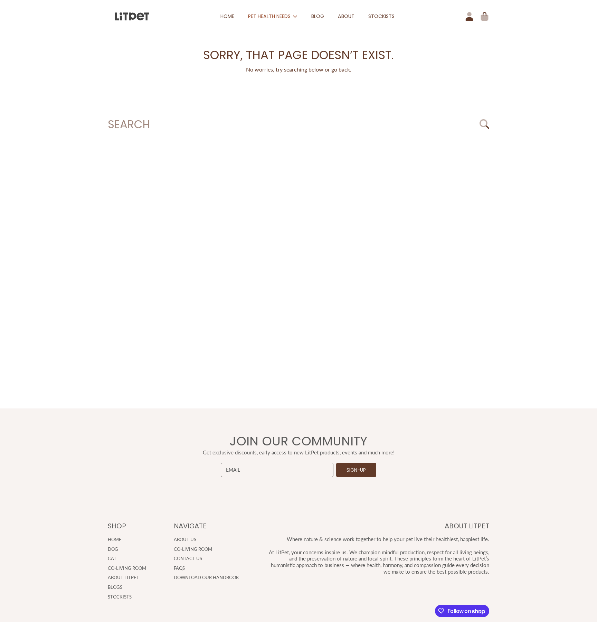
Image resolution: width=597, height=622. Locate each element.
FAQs (179, 568)
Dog (113, 549)
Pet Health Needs (270, 16)
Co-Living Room (127, 568)
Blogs (115, 587)
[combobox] (298, 124)
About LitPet (123, 577)
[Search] (484, 124)
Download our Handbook (206, 577)
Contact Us (188, 558)
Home (115, 539)
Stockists (120, 597)
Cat (112, 558)
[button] (484, 16)
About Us (185, 539)
